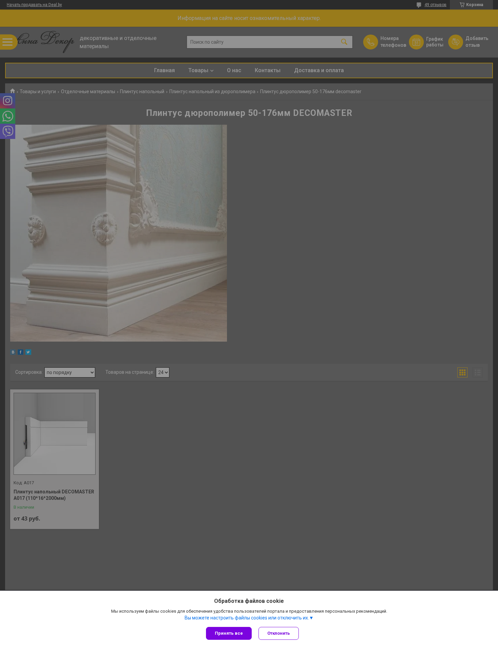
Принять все (229, 633)
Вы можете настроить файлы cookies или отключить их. (247, 617)
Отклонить (278, 633)
